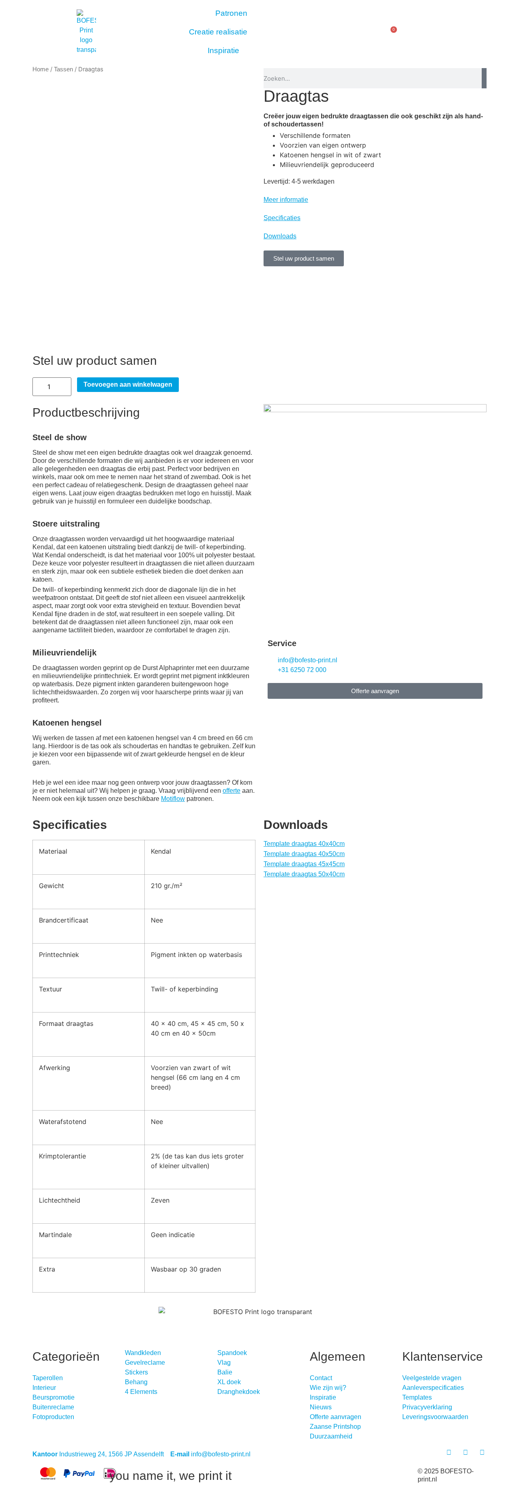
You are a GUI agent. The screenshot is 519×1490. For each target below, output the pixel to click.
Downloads (280, 236)
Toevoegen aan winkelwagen (128, 384)
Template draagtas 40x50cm (304, 853)
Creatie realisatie (218, 32)
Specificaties (282, 217)
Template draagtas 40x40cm (304, 843)
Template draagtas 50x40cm (304, 874)
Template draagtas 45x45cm (304, 864)
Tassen (63, 69)
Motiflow (173, 798)
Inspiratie (223, 50)
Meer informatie (286, 199)
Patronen (231, 13)
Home (40, 69)
